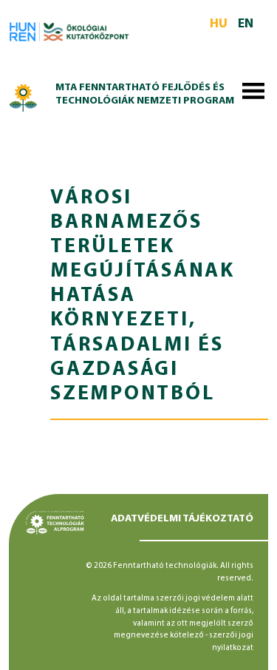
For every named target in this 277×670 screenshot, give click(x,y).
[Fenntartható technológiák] (23, 95)
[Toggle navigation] (253, 94)
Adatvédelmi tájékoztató (182, 518)
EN (245, 24)
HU (219, 24)
